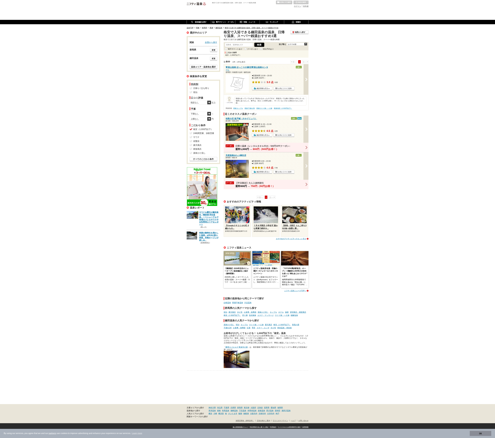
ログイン (297, 6)
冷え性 (239, 312)
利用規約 (273, 427)
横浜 (210, 413)
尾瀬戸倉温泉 (237, 303)
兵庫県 (233, 408)
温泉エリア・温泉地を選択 (203, 67)
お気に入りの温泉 (284, 2)
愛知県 (273, 408)
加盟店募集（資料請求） (245, 421)
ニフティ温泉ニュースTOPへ (295, 291)
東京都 (246, 408)
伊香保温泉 (252, 411)
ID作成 (305, 6)
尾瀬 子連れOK (250, 108)
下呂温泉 (242, 411)
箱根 (219, 411)
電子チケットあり (235, 49)
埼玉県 (219, 408)
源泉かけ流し (263, 312)
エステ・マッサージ (265, 315)
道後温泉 (261, 411)
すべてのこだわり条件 (203, 159)
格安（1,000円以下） (232, 315)
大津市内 (270, 413)
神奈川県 (212, 408)
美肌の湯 (295, 325)
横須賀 (221, 413)
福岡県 (280, 408)
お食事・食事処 (250, 312)
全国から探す (211, 42)
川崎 (215, 413)
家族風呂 (197, 149)
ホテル (281, 312)
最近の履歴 (301, 2)
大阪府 (253, 408)
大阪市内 (253, 413)
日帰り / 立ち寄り (201, 88)
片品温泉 (247, 303)
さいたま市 (232, 413)
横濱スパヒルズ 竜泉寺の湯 (236, 347)
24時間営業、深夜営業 (203, 133)
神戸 (277, 413)
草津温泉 (212, 411)
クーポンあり (252, 49)
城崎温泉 (234, 411)
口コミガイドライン (280, 421)
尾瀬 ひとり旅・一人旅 (264, 108)
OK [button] (480, 433)
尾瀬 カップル (238, 108)
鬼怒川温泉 (286, 411)
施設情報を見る (262, 88)
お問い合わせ (303, 421)
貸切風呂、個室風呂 (298, 312)
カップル (273, 312)
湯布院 (277, 411)
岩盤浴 (196, 141)
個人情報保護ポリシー (240, 427)
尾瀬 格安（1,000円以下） (283, 108)
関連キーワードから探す (197, 417)
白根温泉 (227, 303)
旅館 (287, 312)
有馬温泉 (225, 411)
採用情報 (305, 427)
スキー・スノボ (263, 328)
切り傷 (245, 315)
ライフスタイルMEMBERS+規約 (289, 427)
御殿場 (246, 413)
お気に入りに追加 (285, 88)
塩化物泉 (252, 315)
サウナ (196, 137)
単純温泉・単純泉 (284, 328)
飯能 (240, 413)
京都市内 (262, 413)
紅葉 (248, 328)
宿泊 (225, 312)
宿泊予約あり (268, 49)
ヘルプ (293, 421)
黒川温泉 (270, 411)
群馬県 (240, 408)
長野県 (266, 408)
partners (52, 433)
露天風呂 (232, 312)
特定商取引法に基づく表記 (259, 427)
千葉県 (226, 408)
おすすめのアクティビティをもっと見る (291, 239)
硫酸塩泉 (294, 315)
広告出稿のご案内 (263, 421)
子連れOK (228, 328)
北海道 (260, 408)
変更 (213, 50)
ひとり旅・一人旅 (282, 315)
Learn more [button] (137, 433)
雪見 (253, 328)
